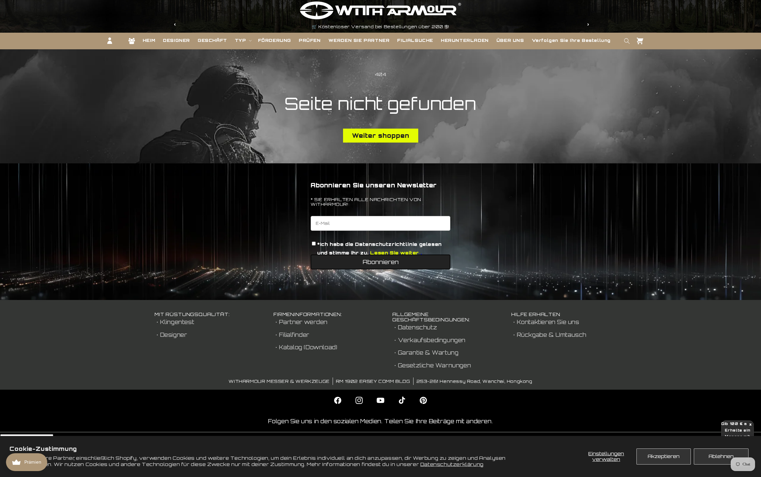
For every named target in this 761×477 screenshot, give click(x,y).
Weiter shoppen (380, 135)
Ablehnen (721, 456)
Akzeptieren (664, 456)
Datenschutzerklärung (452, 464)
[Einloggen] (109, 40)
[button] (242, 40)
